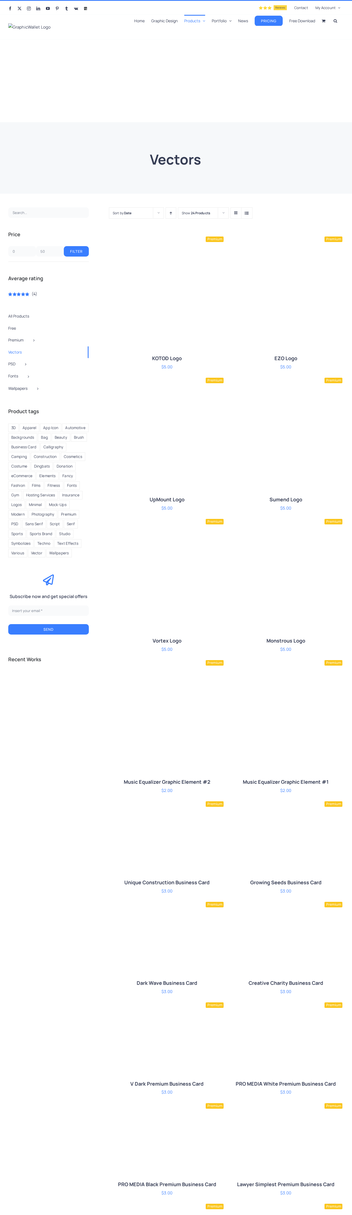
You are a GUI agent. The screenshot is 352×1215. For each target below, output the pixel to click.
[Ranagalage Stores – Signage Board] (57, 701)
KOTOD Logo (167, 358)
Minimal (35, 504)
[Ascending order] (171, 213)
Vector (36, 552)
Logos (16, 504)
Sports (17, 533)
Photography (43, 514)
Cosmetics (73, 456)
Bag (44, 437)
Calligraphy (53, 446)
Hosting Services (40, 495)
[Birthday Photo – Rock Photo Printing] (77, 681)
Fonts (72, 485)
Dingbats (42, 466)
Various (17, 552)
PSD (14, 523)
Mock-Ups (58, 504)
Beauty (61, 437)
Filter (76, 251)
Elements (47, 475)
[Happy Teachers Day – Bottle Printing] (37, 681)
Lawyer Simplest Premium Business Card (285, 1184)
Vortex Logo (167, 640)
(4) (22, 294)
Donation (65, 466)
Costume (19, 466)
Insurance (70, 495)
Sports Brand (41, 533)
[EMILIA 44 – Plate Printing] (57, 681)
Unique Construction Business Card (167, 882)
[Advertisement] (176, 81)
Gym (15, 495)
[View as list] (246, 213)
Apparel (29, 427)
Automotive (75, 427)
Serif (71, 523)
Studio (64, 533)
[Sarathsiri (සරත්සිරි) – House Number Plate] (17, 681)
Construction (45, 456)
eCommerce (21, 475)
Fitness (54, 485)
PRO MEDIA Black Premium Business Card (167, 1184)
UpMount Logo (167, 499)
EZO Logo (285, 358)
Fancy (67, 475)
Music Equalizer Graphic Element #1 (286, 782)
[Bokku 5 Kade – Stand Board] (77, 701)
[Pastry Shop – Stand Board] (17, 701)
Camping (19, 456)
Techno (43, 543)
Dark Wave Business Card (167, 983)
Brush (79, 437)
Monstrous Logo (285, 640)
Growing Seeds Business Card (285, 882)
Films (36, 485)
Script (55, 523)
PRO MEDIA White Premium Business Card (286, 1083)
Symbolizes (21, 543)
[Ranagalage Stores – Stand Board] (37, 701)
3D (13, 427)
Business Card (24, 446)
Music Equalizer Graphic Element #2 (167, 782)
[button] (335, 20)
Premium (68, 514)
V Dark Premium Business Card (167, 1083)
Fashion (18, 485)
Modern (18, 514)
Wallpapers (59, 552)
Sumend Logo (286, 499)
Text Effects (67, 543)
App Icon (50, 427)
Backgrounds (22, 437)
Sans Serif (34, 523)
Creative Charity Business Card (286, 983)
